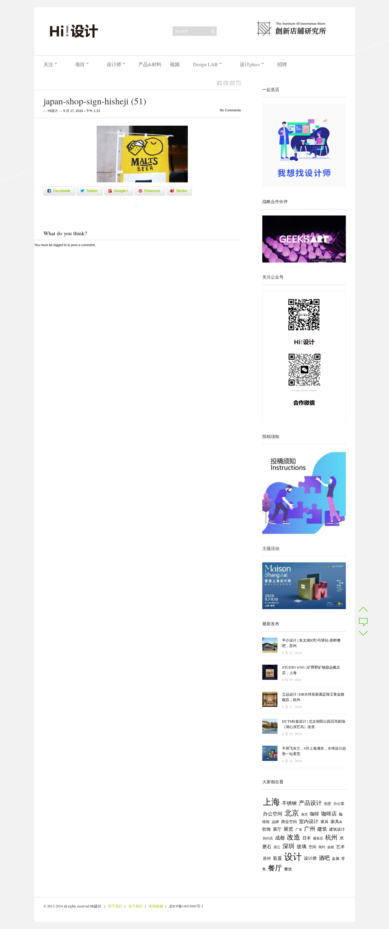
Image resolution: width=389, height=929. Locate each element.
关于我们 (115, 906)
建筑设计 (337, 829)
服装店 (318, 838)
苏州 (267, 858)
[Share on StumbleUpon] (238, 83)
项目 (80, 64)
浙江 (277, 847)
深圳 (288, 846)
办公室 (338, 803)
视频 (175, 64)
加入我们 (135, 906)
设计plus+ (250, 64)
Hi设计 (53, 111)
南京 (304, 814)
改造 (293, 836)
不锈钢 (289, 803)
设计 (293, 856)
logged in (60, 245)
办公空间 (272, 813)
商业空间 (289, 821)
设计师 (114, 64)
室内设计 (308, 821)
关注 (48, 64)
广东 (298, 829)
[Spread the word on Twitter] (225, 83)
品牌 (275, 821)
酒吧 (324, 857)
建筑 (322, 829)
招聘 (282, 64)
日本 (306, 838)
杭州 (331, 837)
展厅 (277, 829)
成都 (280, 837)
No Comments (230, 110)
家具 (325, 821)
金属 (335, 858)
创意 (327, 803)
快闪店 (268, 838)
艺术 (340, 846)
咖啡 (314, 814)
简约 (321, 847)
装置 (277, 858)
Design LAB (205, 64)
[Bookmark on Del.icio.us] (232, 83)
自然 (330, 847)
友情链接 (156, 906)
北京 (291, 813)
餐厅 (275, 867)
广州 (309, 828)
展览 (288, 829)
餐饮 (288, 869)
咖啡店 (329, 813)
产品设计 (310, 802)
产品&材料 (149, 64)
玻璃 (301, 846)
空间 (312, 846)
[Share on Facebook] (219, 83)
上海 (271, 801)
